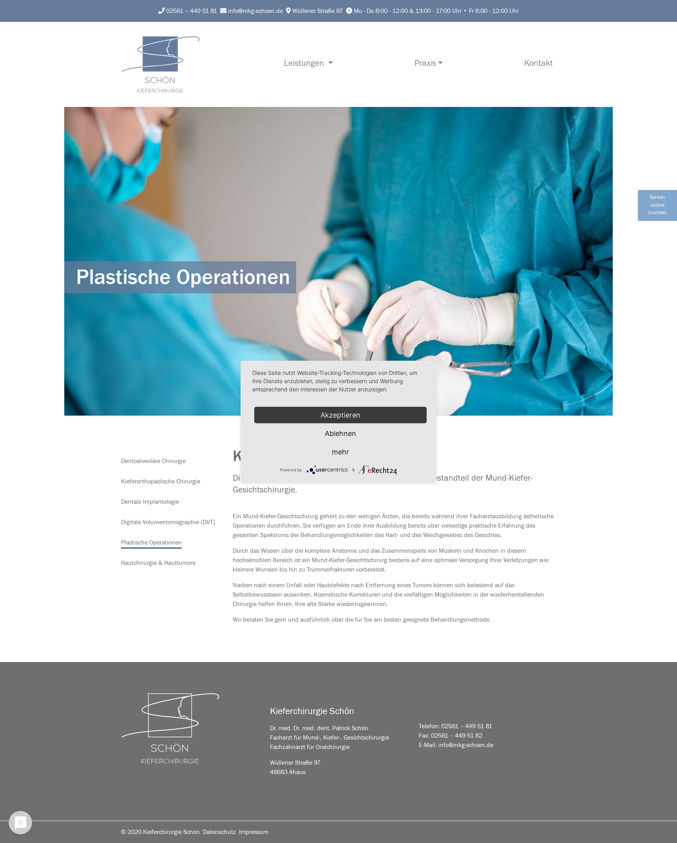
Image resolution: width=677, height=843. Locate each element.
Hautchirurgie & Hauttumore (158, 562)
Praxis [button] (425, 63)
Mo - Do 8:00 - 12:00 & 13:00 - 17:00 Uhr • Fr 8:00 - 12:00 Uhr (435, 10)
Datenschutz (219, 832)
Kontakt (538, 63)
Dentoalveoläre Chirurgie (153, 461)
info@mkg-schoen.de (254, 10)
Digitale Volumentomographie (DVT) (168, 522)
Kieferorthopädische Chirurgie (160, 481)
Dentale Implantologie (150, 501)
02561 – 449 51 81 (191, 10)
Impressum (253, 832)
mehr (340, 452)
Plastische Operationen (151, 542)
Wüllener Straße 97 (317, 10)
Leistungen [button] (305, 63)
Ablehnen (340, 433)
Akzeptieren (340, 415)
